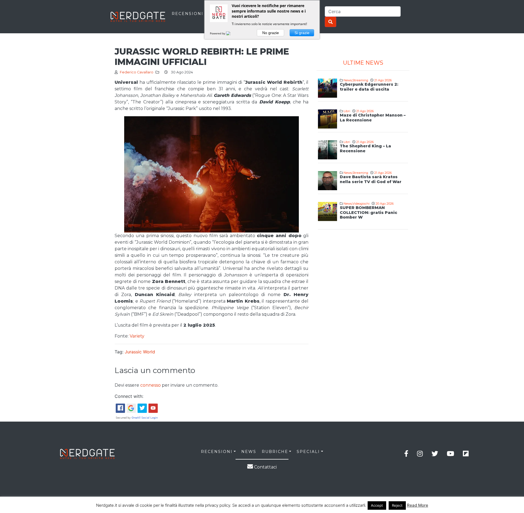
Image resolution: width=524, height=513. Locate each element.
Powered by (218, 33)
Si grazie (301, 33)
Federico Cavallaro (136, 72)
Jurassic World (140, 351)
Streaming (360, 80)
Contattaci (265, 467)
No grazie (270, 33)
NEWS (248, 451)
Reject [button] (397, 505)
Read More (417, 505)
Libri (347, 111)
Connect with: (129, 396)
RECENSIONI (187, 13)
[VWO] (231, 33)
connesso (150, 385)
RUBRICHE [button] (275, 451)
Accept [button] (377, 505)
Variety (137, 336)
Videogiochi (361, 203)
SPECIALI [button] (308, 451)
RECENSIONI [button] (217, 451)
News (348, 80)
